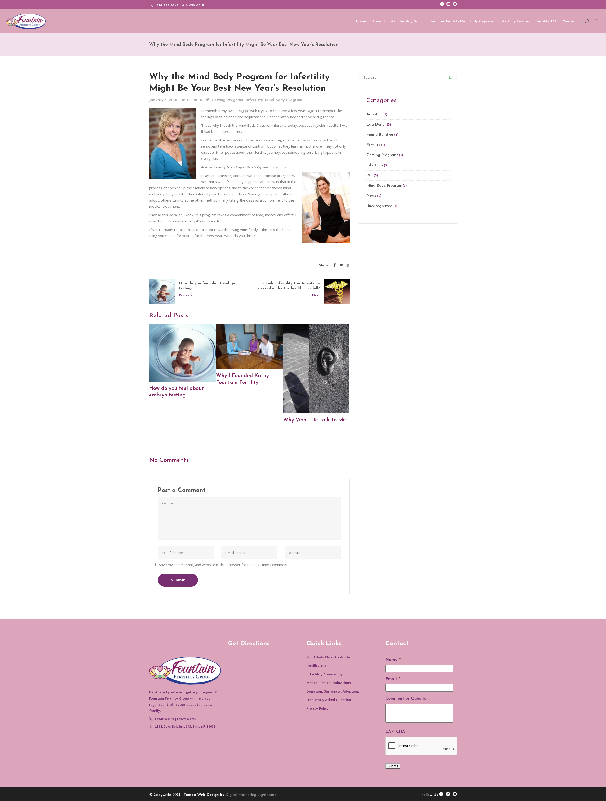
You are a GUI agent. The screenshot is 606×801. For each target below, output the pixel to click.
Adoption (374, 114)
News (371, 196)
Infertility (254, 100)
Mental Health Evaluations (329, 682)
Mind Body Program (283, 100)
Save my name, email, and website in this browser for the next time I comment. (223, 564)
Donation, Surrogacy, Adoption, (333, 691)
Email (392, 679)
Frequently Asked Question (329, 700)
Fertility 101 (316, 665)
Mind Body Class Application (330, 657)
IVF (369, 175)
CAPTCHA (395, 732)
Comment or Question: (407, 699)
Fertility (373, 145)
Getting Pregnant (228, 100)
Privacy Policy (318, 708)
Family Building (379, 135)
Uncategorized (379, 206)
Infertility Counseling (324, 674)
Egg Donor (376, 124)
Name (393, 660)
